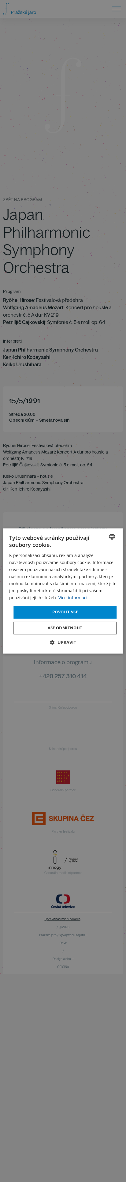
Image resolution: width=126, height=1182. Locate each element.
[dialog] (63, 590)
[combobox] (112, 536)
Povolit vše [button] (65, 612)
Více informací (72, 598)
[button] (63, 642)
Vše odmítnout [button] (65, 628)
